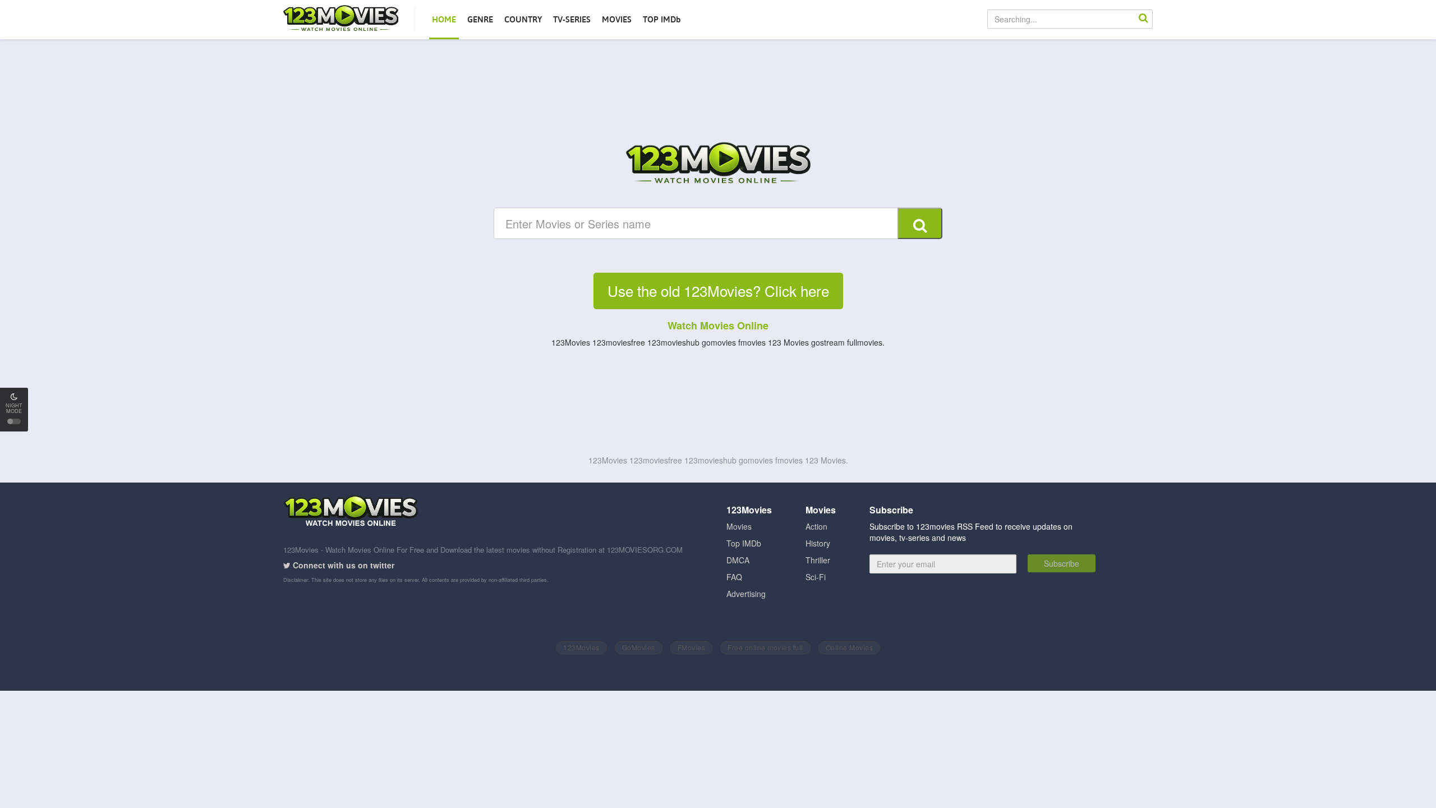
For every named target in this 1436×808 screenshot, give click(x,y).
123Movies (581, 647)
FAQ (734, 576)
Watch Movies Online (718, 325)
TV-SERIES (572, 19)
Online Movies (849, 647)
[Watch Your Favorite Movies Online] (718, 164)
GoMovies (638, 647)
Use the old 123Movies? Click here (718, 290)
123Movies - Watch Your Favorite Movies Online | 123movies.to (340, 19)
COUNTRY (523, 19)
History (818, 543)
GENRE (480, 19)
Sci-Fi (816, 576)
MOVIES (617, 19)
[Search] (1143, 19)
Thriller (818, 560)
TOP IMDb (662, 19)
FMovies (692, 647)
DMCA (737, 560)
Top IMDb (743, 543)
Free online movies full (765, 647)
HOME (444, 19)
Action (816, 526)
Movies (739, 526)
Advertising (746, 593)
